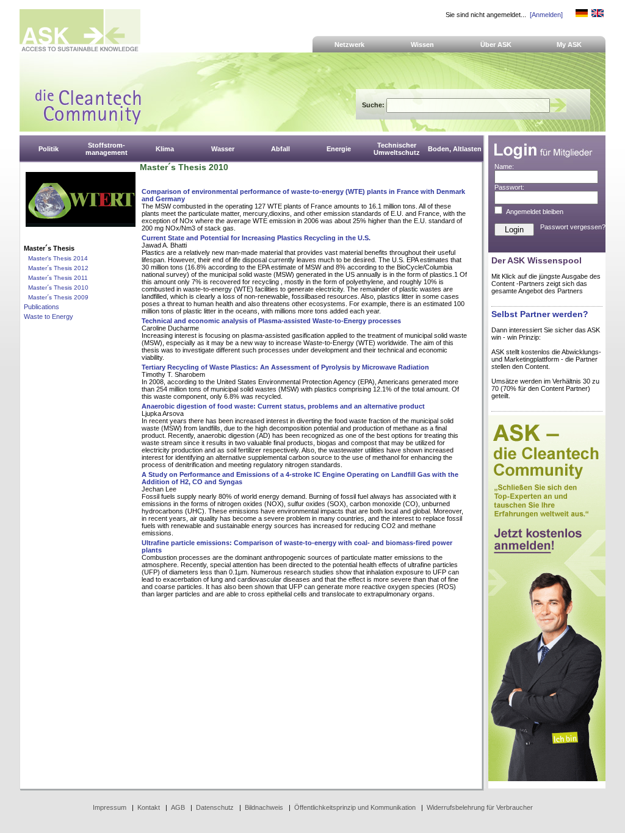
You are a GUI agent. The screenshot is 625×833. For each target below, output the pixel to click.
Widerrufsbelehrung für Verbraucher (480, 807)
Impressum (109, 807)
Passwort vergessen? (572, 227)
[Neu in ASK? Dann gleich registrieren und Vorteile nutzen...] (546, 778)
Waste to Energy (48, 316)
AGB (178, 807)
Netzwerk (349, 44)
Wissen (422, 44)
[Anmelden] (546, 14)
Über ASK (495, 44)
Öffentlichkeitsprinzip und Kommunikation (355, 807)
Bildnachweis (264, 807)
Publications (41, 306)
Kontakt (148, 807)
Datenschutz (215, 807)
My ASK (569, 44)
